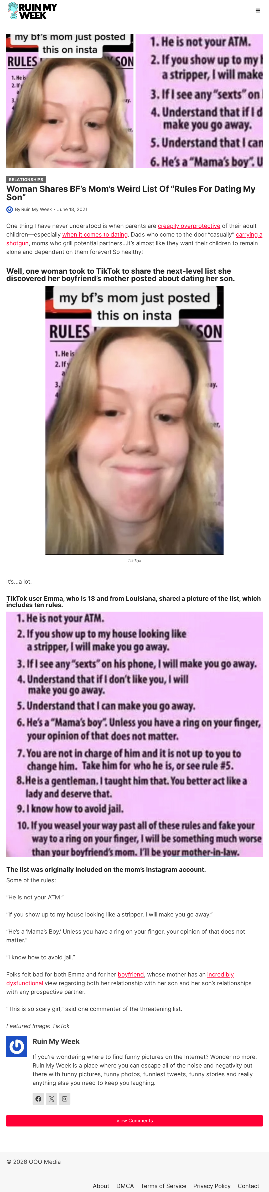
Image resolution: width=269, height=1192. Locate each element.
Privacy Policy (212, 1186)
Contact (248, 1186)
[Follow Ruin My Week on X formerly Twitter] (51, 1099)
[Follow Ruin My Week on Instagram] (64, 1099)
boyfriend (131, 974)
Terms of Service (164, 1186)
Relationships (26, 179)
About (101, 1186)
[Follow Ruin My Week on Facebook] (38, 1099)
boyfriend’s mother (95, 278)
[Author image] (9, 209)
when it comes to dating (95, 234)
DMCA (125, 1186)
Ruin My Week (36, 209)
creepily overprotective (189, 225)
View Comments (134, 1120)
